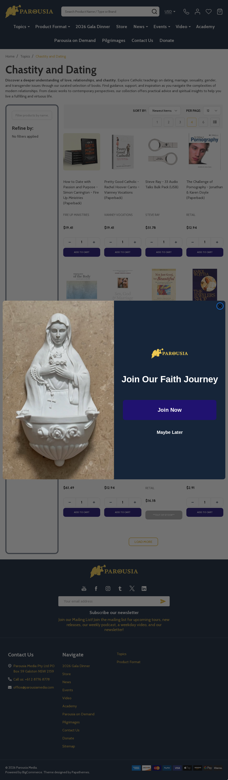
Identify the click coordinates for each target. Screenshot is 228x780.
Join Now (170, 410)
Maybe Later (170, 432)
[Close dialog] (220, 306)
